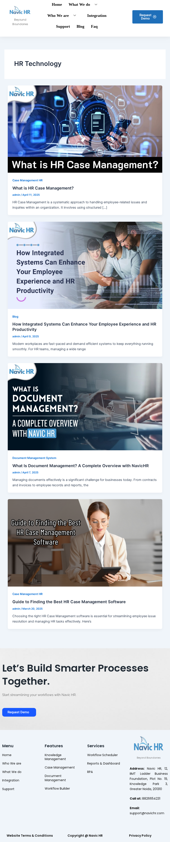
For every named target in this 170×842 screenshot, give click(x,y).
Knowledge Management (55, 757)
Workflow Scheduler (102, 755)
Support (63, 26)
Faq (94, 26)
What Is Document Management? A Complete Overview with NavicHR (80, 465)
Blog (80, 26)
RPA (90, 772)
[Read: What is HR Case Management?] (85, 129)
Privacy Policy (140, 835)
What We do (11, 772)
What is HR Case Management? (43, 188)
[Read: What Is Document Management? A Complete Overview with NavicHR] (85, 406)
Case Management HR (27, 180)
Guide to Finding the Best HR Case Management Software (69, 601)
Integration (96, 15)
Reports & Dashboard (103, 763)
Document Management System (34, 458)
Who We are (58, 15)
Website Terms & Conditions (30, 835)
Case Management (60, 767)
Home (7, 755)
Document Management (55, 778)
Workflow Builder (57, 788)
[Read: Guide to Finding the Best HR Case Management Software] (85, 543)
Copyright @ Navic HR (85, 835)
